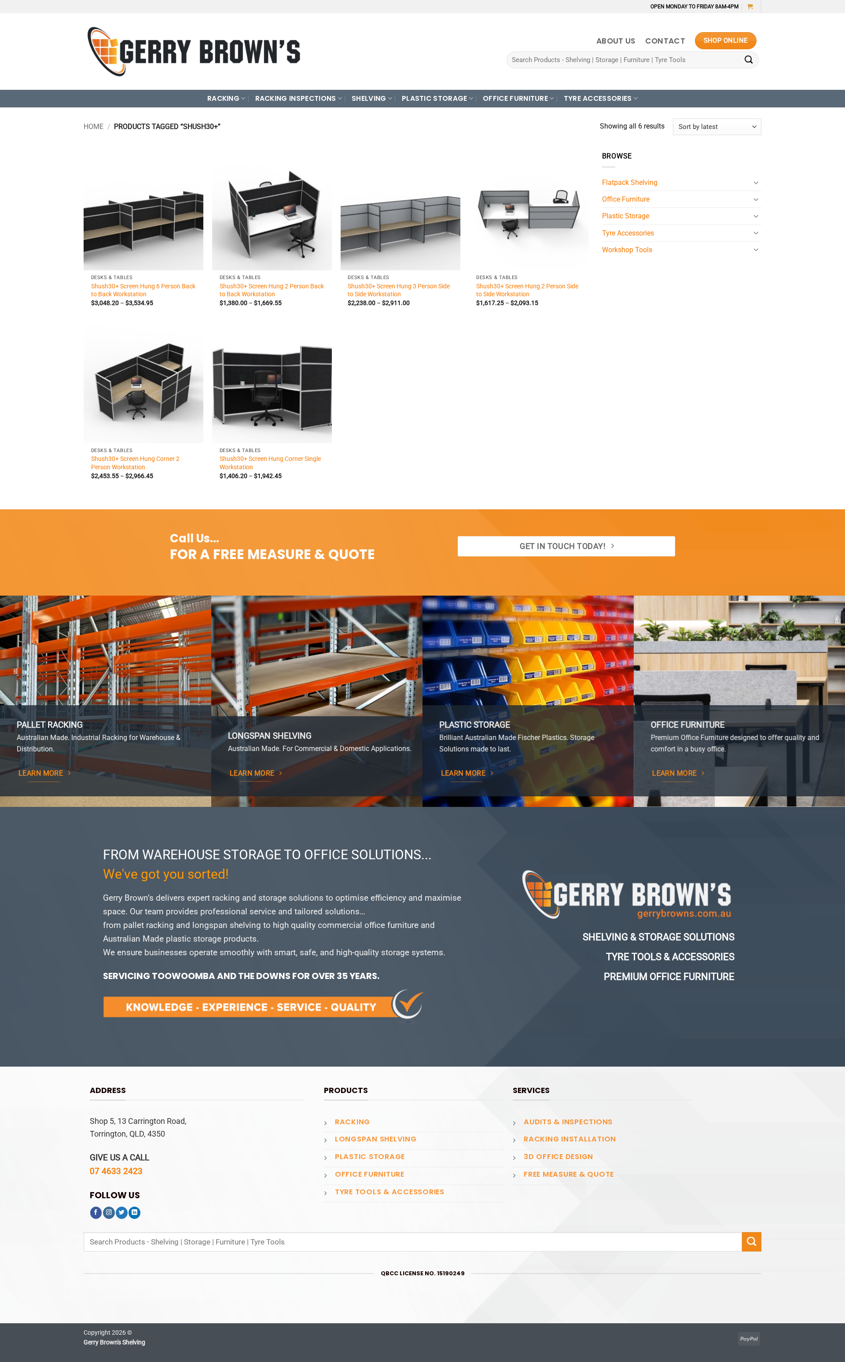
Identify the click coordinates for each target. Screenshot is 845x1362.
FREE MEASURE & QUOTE (569, 1174)
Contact (665, 41)
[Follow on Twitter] (122, 1213)
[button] (750, 6)
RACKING (223, 98)
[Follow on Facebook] (96, 1213)
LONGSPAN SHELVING (376, 1139)
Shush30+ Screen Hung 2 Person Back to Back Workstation (272, 290)
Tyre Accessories (628, 233)
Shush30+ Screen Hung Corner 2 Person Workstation (135, 462)
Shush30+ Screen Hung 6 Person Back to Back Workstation (143, 290)
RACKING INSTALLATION (570, 1139)
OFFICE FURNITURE (515, 98)
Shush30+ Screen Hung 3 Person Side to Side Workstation (399, 290)
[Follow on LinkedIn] (134, 1213)
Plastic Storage (625, 216)
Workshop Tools (627, 250)
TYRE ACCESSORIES (598, 98)
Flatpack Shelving (630, 182)
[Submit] (748, 60)
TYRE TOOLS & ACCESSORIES (390, 1192)
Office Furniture (626, 199)
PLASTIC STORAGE (434, 98)
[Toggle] (756, 182)
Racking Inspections (295, 98)
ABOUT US (616, 41)
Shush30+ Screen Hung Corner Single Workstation (270, 462)
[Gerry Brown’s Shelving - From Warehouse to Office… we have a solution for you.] (194, 51)
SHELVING (369, 98)
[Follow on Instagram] (109, 1213)
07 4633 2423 (116, 1171)
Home (93, 126)
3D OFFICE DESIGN (558, 1157)
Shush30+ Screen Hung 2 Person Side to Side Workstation (527, 290)
